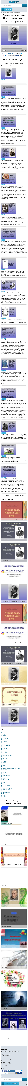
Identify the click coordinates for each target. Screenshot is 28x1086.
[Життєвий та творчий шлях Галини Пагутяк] (14, 856)
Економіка (5, 752)
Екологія (4, 751)
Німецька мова (6, 764)
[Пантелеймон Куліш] (14, 531)
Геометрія (5, 748)
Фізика (4, 791)
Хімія (4, 795)
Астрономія (5, 739)
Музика (4, 762)
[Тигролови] (14, 1000)
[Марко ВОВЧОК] (14, 876)
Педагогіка (5, 769)
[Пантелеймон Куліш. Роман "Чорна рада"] (14, 634)
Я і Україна (5, 798)
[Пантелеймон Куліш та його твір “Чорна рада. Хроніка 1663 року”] (14, 613)
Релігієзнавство (6, 779)
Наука (4, 765)
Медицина (5, 761)
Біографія (5, 741)
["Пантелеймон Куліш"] (14, 696)
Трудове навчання (7, 785)
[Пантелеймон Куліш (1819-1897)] (8, 73)
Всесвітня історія (6, 745)
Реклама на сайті (7, 1063)
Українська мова (6, 789)
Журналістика (6, 754)
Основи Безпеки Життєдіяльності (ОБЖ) (12, 768)
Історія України (6, 734)
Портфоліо (5, 772)
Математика (5, 759)
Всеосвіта (5, 1065)
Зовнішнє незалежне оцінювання (10, 756)
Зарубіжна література (7, 755)
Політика (5, 771)
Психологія (5, 776)
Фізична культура (6, 792)
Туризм (4, 786)
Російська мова (6, 781)
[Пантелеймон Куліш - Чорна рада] (14, 510)
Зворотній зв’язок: (11, 1051)
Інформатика (5, 732)
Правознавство (6, 773)
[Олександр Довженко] (14, 918)
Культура (5, 758)
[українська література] (14, 979)
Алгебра (4, 735)
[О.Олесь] (14, 897)
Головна (3, 12)
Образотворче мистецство (8, 766)
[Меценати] (14, 959)
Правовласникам (6, 1062)
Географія (5, 747)
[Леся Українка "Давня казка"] (14, 1020)
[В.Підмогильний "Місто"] (14, 815)
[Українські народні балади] (14, 938)
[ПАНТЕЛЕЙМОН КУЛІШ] (14, 675)
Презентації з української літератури (12, 12)
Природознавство (6, 775)
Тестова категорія (7, 783)
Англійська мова (6, 737)
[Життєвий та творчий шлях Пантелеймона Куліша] (14, 655)
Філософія (5, 793)
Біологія (4, 742)
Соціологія (5, 782)
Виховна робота (6, 744)
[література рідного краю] (14, 835)
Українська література (7, 788)
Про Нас (5, 1061)
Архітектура (5, 738)
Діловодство (5, 749)
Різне (4, 778)
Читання (4, 796)
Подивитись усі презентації (5, 1036)
